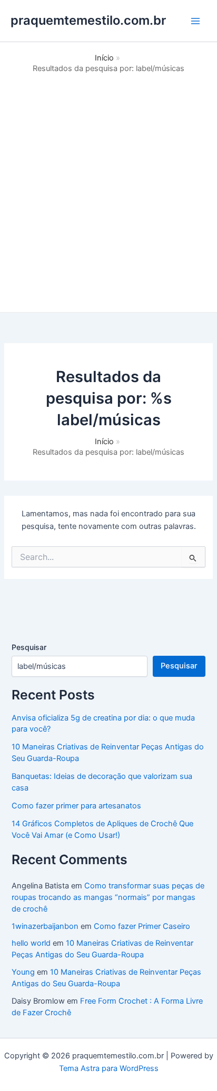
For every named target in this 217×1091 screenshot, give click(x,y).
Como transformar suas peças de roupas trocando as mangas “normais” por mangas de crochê (108, 897)
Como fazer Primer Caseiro (142, 926)
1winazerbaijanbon (45, 926)
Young (23, 972)
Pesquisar (29, 647)
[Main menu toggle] (195, 21)
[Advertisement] (108, 187)
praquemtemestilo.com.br (88, 20)
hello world (31, 943)
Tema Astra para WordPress (109, 1068)
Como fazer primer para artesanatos (76, 805)
